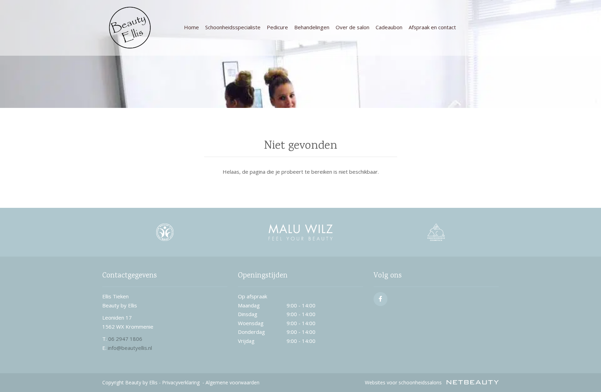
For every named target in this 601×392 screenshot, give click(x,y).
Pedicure (277, 27)
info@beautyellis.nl (130, 347)
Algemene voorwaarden (232, 382)
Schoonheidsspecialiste (233, 27)
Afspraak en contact (432, 27)
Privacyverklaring (181, 382)
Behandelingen (311, 27)
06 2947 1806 (125, 338)
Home (191, 27)
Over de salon (352, 27)
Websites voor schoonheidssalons (404, 382)
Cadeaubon (389, 27)
